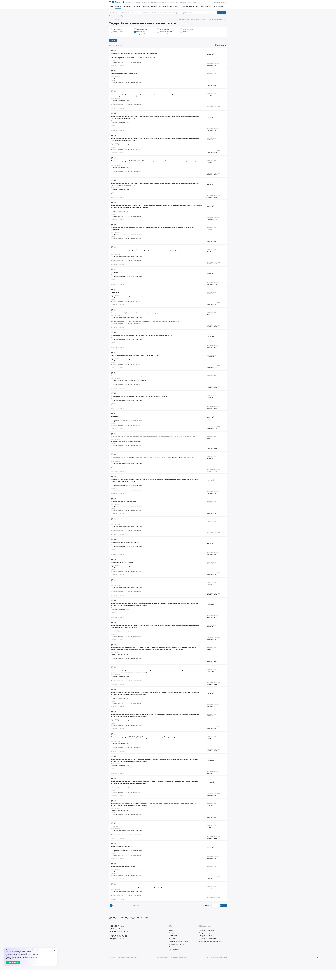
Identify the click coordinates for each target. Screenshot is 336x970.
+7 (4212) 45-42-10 (118, 935)
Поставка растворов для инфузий (122, 562)
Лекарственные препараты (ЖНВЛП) (123, 866)
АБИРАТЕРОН (115, 292)
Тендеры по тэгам (205, 936)
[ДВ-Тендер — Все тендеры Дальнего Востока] (114, 2)
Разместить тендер (187, 7)
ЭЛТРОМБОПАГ (115, 826)
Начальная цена (211, 53)
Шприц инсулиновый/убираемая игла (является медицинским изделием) (135, 313)
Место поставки (115, 56)
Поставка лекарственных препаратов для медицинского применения (134, 53)
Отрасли (113, 60)
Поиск (111, 7)
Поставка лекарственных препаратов (123, 501)
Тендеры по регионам (206, 930)
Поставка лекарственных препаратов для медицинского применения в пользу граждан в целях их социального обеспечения (153, 437)
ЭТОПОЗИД (114, 272)
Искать (222, 13)
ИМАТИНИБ (114, 416)
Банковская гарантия (203, 7)
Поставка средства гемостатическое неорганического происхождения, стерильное (139, 887)
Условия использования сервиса (216, 957)
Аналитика (127, 7)
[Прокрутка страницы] (317, 957)
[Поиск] (123, 2)
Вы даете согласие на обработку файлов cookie (22, 950)
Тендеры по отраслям (206, 933)
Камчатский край (150, 58)
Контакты (136, 7)
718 (128, 906)
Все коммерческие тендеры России (211, 941)
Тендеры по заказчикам (207, 938)
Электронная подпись (170, 7)
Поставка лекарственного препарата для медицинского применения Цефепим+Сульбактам (141, 335)
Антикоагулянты (116, 522)
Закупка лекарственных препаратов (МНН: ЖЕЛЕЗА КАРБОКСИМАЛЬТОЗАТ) (135, 355)
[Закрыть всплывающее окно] (55, 950)
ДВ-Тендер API (218, 7)
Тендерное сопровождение (151, 7)
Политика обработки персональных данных (171, 957)
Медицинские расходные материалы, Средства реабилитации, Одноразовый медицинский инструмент (145, 321)
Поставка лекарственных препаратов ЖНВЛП (126, 542)
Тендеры (118, 7)
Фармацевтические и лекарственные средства (126, 62)
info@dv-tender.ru (117, 939)
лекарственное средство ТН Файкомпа (124, 73)
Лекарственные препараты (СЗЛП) (122, 846)
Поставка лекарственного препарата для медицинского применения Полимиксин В (139, 396)
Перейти (223, 906)
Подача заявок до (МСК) (213, 63)
